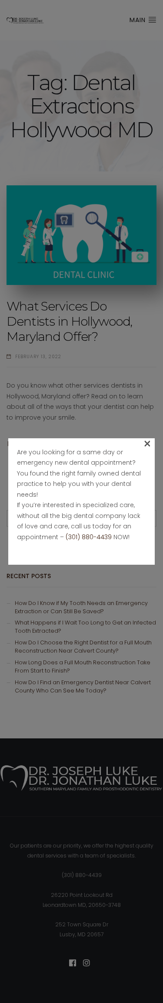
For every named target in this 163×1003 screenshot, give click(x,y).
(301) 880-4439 (89, 537)
